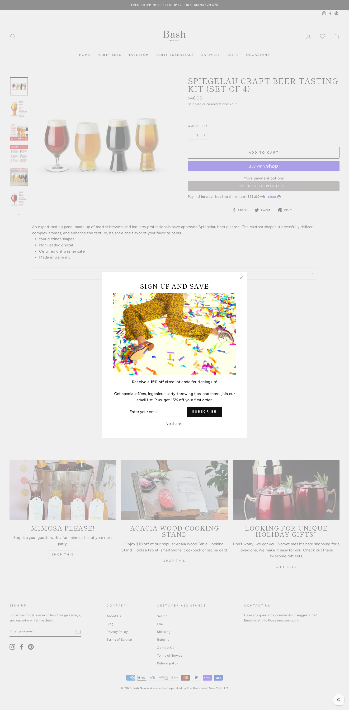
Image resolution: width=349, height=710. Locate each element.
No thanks (174, 423)
